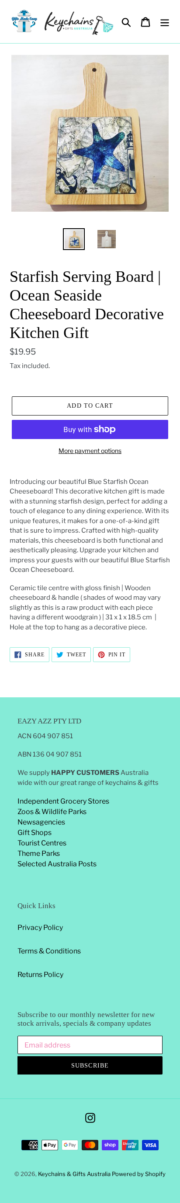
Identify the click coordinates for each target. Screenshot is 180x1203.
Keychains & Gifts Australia (75, 1173)
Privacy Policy (40, 927)
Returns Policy (40, 974)
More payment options (90, 450)
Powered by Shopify (139, 1173)
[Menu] (164, 21)
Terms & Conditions (49, 951)
